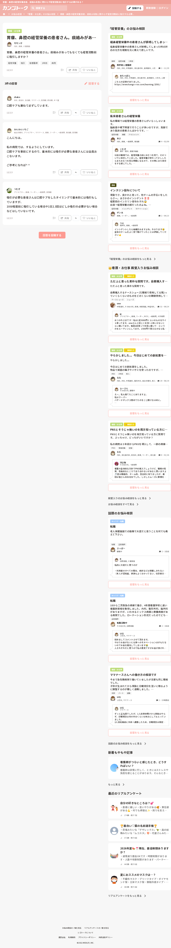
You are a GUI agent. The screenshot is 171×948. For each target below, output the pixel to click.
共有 (74, 70)
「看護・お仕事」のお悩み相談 (40, 14)
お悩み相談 (16, 14)
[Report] (62, 70)
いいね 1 (91, 70)
